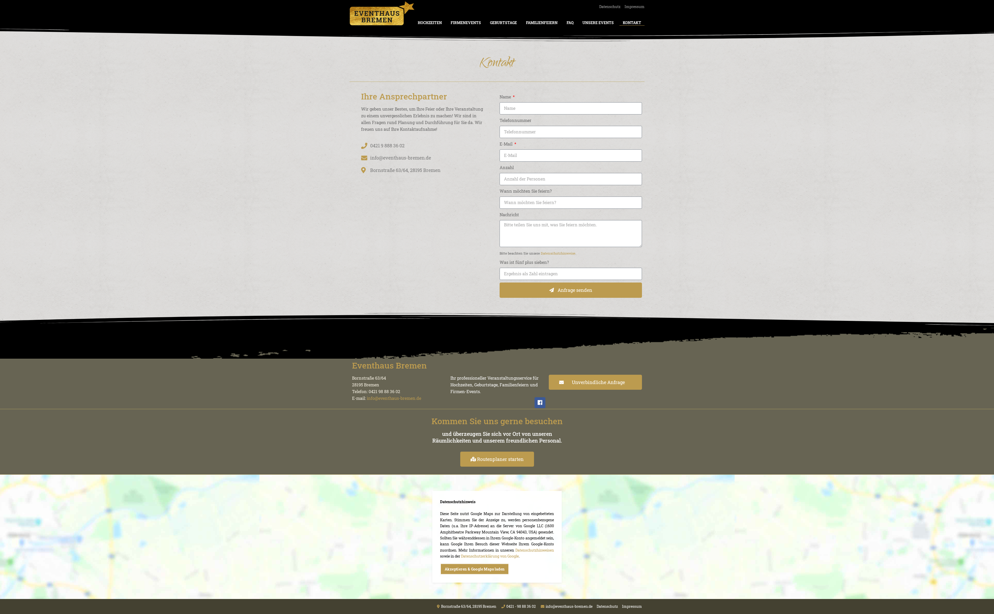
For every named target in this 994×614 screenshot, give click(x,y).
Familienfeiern (542, 22)
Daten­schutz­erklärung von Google (490, 556)
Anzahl (507, 167)
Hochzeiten (430, 22)
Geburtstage (503, 22)
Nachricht (509, 214)
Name (506, 96)
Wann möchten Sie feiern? (526, 191)
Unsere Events (598, 22)
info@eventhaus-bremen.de (394, 398)
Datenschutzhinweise (558, 253)
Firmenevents (466, 22)
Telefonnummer (515, 120)
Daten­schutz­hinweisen (534, 550)
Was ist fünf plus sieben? (524, 262)
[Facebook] (540, 402)
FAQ (570, 22)
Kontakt (632, 22)
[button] (595, 382)
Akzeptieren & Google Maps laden (475, 568)
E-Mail (507, 144)
